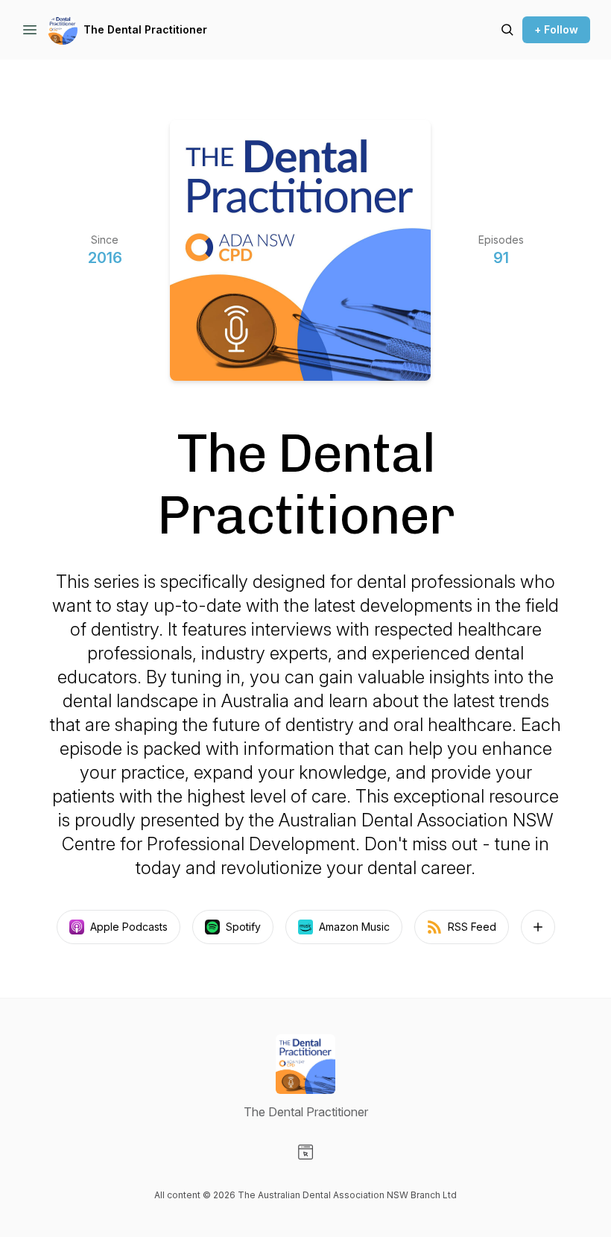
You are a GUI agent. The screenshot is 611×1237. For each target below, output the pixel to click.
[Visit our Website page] (305, 1152)
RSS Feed (472, 926)
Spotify (243, 926)
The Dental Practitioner (145, 29)
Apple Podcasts (129, 926)
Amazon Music (354, 926)
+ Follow (556, 29)
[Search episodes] (507, 30)
